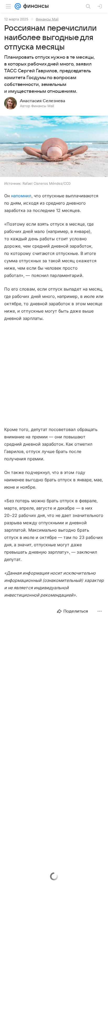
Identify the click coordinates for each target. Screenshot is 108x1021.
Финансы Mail (47, 19)
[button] (54, 147)
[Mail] (18, 6)
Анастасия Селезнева (42, 101)
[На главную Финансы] (34, 6)
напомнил (21, 195)
